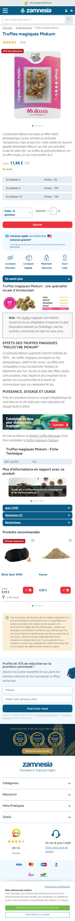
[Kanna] (56, 555)
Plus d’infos (15, 246)
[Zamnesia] (35, 10)
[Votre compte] (66, 10)
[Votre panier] (71, 10)
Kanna (43, 574)
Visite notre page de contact (56, 849)
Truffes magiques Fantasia (42, 440)
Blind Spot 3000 (12, 574)
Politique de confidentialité (46, 715)
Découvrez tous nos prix (37, 751)
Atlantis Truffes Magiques (44, 436)
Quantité (41, 211)
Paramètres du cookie (37, 914)
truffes (26, 318)
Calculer (58, 424)
